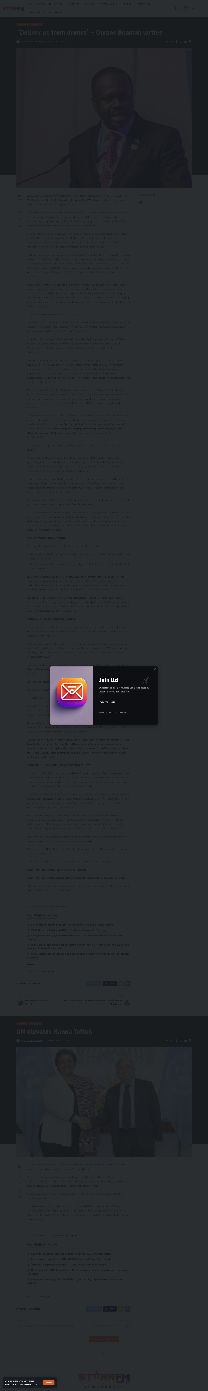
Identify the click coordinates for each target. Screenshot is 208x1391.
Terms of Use (30, 1384)
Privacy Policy (12, 1384)
